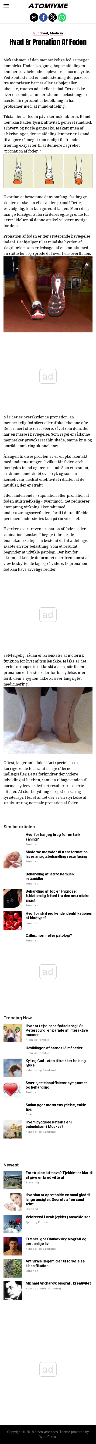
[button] (6, 5)
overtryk (50, 473)
